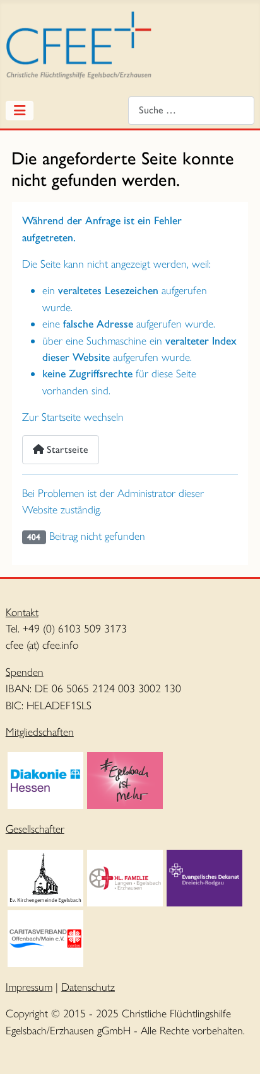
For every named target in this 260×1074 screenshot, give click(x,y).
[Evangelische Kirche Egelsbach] (45, 876)
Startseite (66, 449)
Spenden (25, 671)
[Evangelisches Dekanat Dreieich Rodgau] (204, 876)
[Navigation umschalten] (19, 110)
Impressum (29, 986)
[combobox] (191, 110)
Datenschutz (88, 986)
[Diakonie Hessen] (45, 779)
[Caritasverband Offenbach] (45, 937)
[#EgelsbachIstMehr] (125, 779)
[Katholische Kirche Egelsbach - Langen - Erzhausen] (125, 876)
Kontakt (22, 612)
